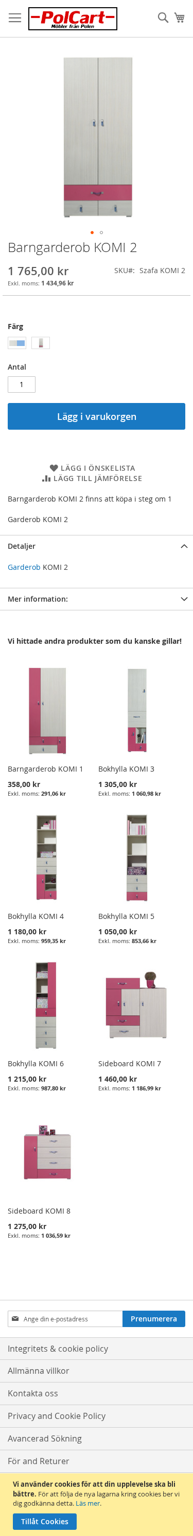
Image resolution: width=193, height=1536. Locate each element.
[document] (98, 1505)
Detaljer (22, 546)
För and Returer (38, 1461)
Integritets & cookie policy (58, 1348)
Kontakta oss (33, 1393)
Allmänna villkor (38, 1370)
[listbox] (96, 344)
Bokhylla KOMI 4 (36, 916)
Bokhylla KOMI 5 (126, 916)
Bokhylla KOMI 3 (126, 769)
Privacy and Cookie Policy (57, 1416)
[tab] (96, 546)
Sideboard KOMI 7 (129, 1063)
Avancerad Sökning (45, 1438)
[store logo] (72, 18)
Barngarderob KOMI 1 (45, 769)
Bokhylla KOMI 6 (36, 1063)
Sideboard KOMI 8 (39, 1211)
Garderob (24, 567)
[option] (17, 343)
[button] (92, 232)
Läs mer (88, 1503)
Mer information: (38, 599)
